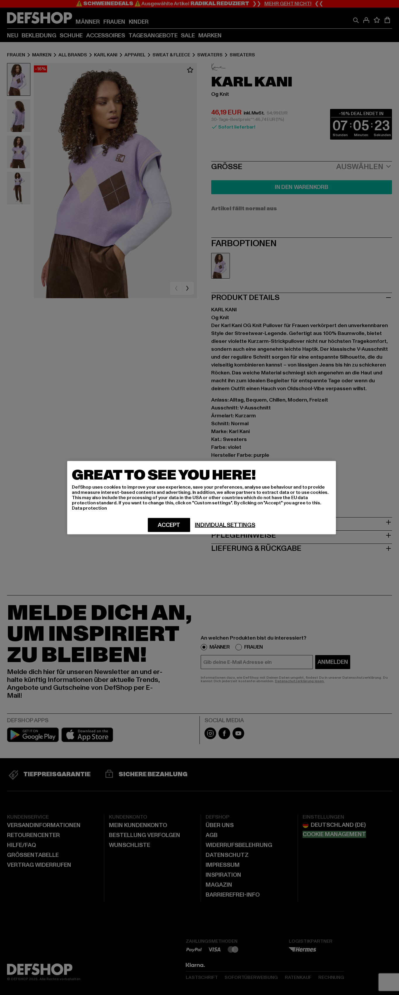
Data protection (89, 508)
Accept (169, 525)
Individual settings (225, 524)
